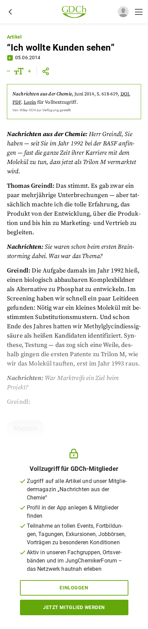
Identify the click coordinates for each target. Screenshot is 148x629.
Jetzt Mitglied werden (74, 607)
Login (30, 102)
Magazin (26, 428)
